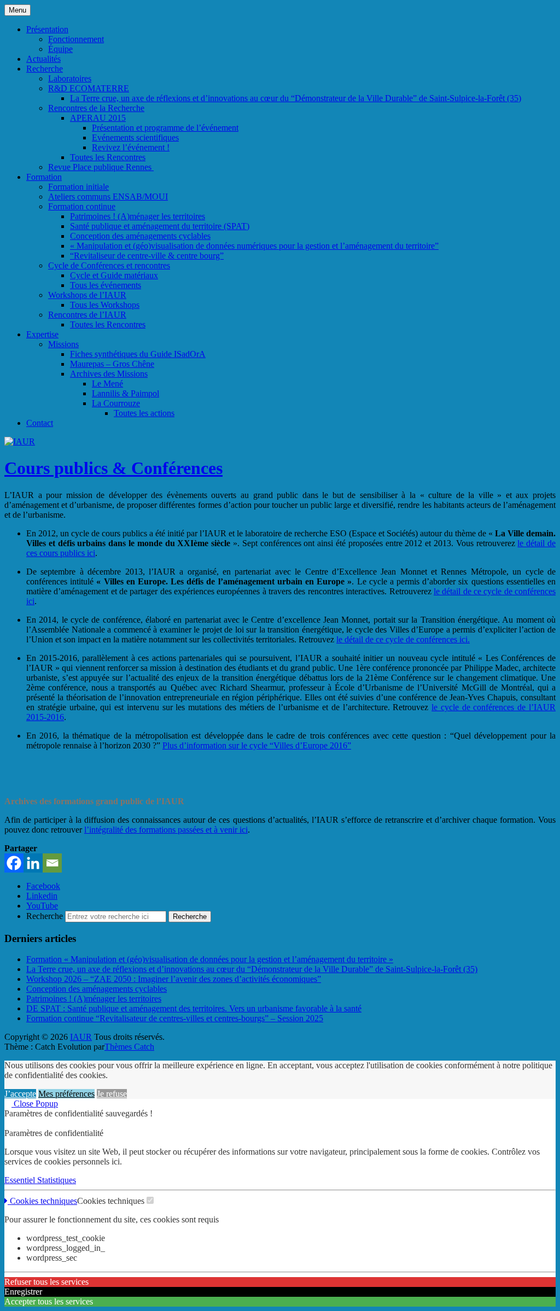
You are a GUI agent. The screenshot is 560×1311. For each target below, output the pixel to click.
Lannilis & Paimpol (125, 393)
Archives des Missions (109, 373)
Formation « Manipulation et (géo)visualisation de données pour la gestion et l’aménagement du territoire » (209, 959)
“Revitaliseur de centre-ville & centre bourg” (147, 255)
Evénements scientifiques (135, 137)
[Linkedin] (33, 863)
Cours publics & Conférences (113, 468)
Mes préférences (66, 1093)
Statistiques (56, 1180)
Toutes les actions (144, 413)
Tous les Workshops (104, 304)
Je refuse (112, 1093)
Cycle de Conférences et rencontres (109, 265)
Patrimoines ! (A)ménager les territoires (137, 216)
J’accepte (20, 1093)
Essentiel (20, 1180)
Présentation (47, 29)
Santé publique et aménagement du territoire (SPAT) (159, 226)
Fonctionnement (76, 39)
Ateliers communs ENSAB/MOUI (108, 196)
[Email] (52, 863)
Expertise (42, 334)
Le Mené (107, 383)
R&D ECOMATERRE (88, 88)
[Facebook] (14, 863)
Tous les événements (105, 285)
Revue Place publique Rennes (101, 167)
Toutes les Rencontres (107, 157)
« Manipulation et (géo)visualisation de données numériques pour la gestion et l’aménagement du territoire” (254, 245)
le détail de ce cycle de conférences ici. (403, 639)
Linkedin (41, 895)
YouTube (42, 905)
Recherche (44, 68)
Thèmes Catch (129, 1046)
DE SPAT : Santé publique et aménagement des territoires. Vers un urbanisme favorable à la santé (193, 1008)
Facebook (43, 886)
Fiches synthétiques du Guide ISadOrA (138, 354)
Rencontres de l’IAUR (87, 314)
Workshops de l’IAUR (87, 295)
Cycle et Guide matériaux (114, 275)
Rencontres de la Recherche (96, 108)
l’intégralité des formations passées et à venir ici (166, 829)
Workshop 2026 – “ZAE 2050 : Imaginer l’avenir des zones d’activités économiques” (173, 979)
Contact (39, 423)
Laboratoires (69, 78)
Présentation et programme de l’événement (165, 127)
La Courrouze (116, 403)
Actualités (43, 58)
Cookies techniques (42, 1200)
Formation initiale (78, 186)
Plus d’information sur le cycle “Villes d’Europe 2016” (256, 745)
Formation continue (81, 206)
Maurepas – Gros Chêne (112, 363)
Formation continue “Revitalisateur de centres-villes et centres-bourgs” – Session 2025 (174, 1018)
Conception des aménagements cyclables (140, 236)
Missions (63, 344)
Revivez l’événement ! (131, 147)
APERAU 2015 (98, 117)
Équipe (60, 49)
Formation (44, 177)
